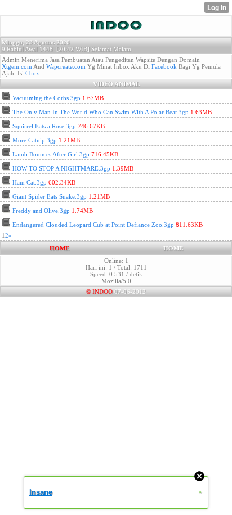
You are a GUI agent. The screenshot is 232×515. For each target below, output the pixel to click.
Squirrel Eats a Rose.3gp (44, 126)
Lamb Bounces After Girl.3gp (51, 154)
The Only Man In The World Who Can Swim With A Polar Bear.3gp (100, 112)
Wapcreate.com (66, 66)
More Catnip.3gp (34, 140)
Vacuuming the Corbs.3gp (46, 98)
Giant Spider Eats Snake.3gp (49, 196)
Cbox (32, 73)
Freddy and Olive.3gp (41, 210)
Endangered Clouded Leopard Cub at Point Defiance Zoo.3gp (93, 224)
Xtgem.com (17, 66)
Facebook (164, 66)
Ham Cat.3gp (29, 182)
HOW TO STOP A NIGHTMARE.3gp (61, 168)
